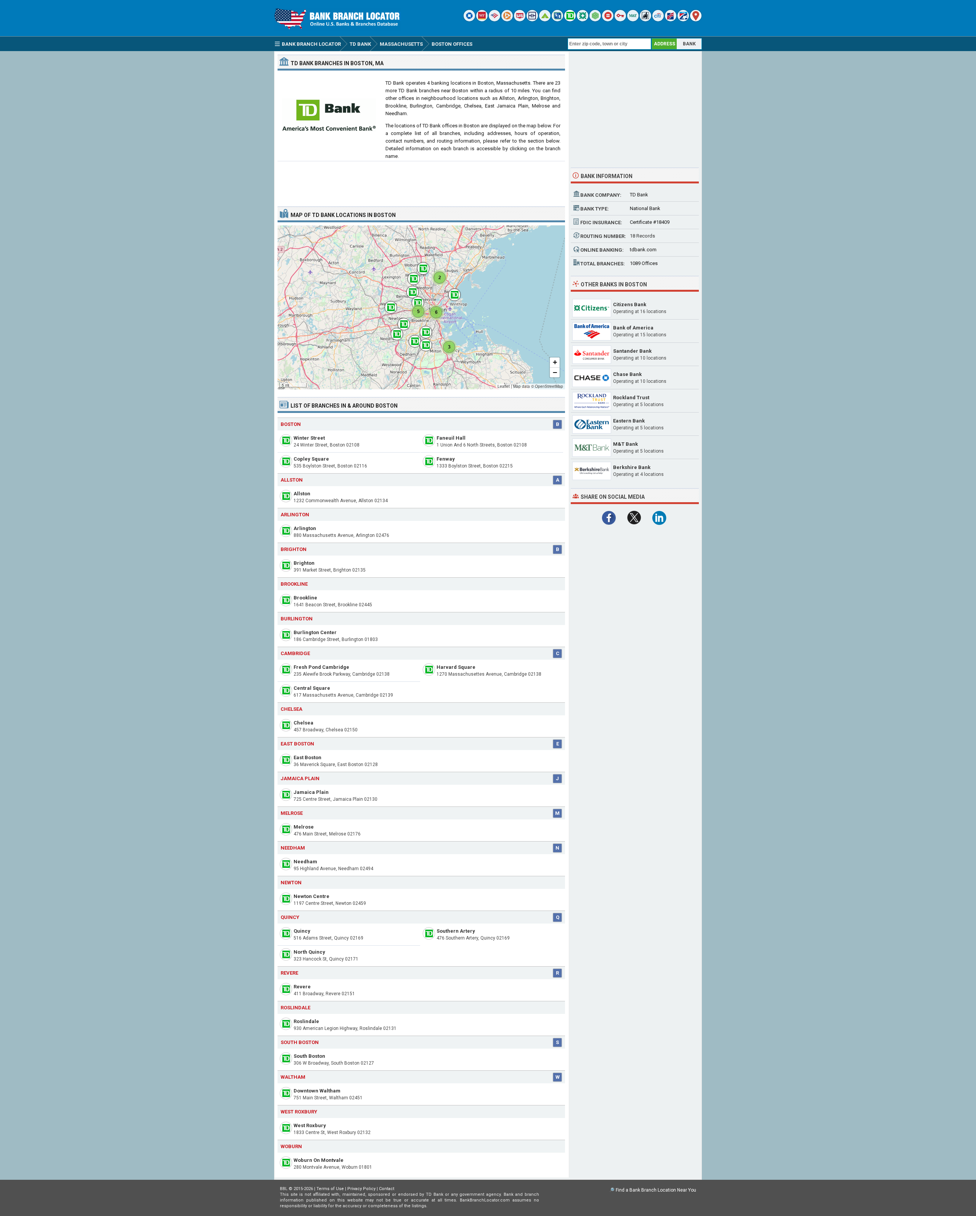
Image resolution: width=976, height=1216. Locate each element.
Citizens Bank (629, 304)
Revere (302, 987)
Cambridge (295, 653)
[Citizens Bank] (582, 19)
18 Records (642, 236)
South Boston (309, 1056)
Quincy (290, 917)
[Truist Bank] (532, 19)
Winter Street (309, 438)
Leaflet (504, 386)
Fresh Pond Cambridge (321, 667)
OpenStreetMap (549, 386)
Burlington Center (315, 632)
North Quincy (309, 952)
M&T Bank (625, 444)
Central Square (312, 688)
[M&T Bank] (633, 19)
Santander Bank (632, 351)
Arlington (305, 528)
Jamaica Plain (311, 792)
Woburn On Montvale (319, 1160)
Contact (386, 1188)
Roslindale (306, 1021)
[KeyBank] (620, 19)
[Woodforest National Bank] (645, 19)
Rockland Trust (631, 397)
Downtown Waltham (317, 1091)
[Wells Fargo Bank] (482, 19)
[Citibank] (658, 19)
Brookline (305, 598)
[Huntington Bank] (595, 19)
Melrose (304, 827)
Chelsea (303, 723)
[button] (419, 264)
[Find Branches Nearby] (696, 19)
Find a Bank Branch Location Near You (656, 1190)
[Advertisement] (421, 181)
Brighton (304, 563)
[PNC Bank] (507, 19)
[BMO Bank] (607, 19)
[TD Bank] (570, 19)
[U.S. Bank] (519, 19)
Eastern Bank (629, 421)
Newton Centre (311, 896)
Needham (305, 861)
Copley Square (311, 459)
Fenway (446, 459)
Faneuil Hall (451, 438)
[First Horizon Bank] (683, 19)
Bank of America (633, 328)
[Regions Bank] (545, 19)
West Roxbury (310, 1125)
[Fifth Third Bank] (557, 19)
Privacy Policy (361, 1188)
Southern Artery (456, 931)
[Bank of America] (494, 19)
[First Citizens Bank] (670, 19)
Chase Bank (627, 374)
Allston (302, 493)
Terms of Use (330, 1188)
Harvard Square (456, 667)
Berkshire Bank (631, 467)
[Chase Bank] (469, 19)
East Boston (307, 757)
